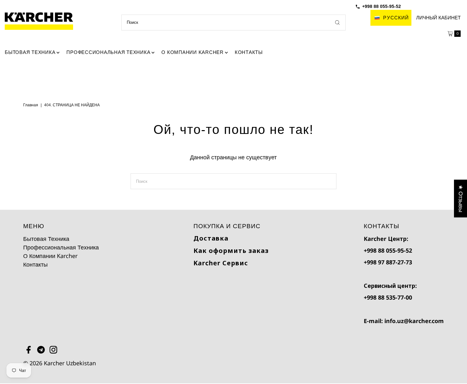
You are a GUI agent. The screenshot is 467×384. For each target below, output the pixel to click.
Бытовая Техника (30, 52)
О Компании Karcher (192, 52)
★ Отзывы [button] (460, 198)
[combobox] (233, 22)
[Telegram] (41, 350)
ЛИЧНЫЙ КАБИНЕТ (438, 17)
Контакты (249, 52)
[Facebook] (28, 350)
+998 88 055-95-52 (381, 6)
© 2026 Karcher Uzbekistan (59, 363)
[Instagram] (53, 350)
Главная (30, 105)
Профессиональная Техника (108, 52)
